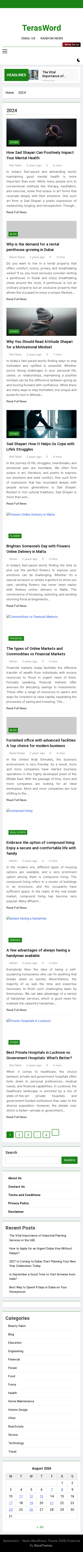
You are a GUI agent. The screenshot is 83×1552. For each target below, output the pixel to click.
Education (15, 1342)
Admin (13, 559)
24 (10, 1510)
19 (31, 1503)
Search (11, 1152)
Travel (12, 1451)
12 (31, 1496)
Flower (15, 536)
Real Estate (18, 832)
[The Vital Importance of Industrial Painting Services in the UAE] (33, 75)
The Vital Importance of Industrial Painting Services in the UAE (56, 74)
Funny (12, 1384)
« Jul (40, 1527)
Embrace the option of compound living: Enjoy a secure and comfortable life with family (41, 848)
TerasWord (41, 28)
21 (52, 1503)
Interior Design (18, 1410)
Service (15, 940)
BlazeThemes (43, 1545)
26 (31, 1510)
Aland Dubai (17, 257)
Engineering (15, 1351)
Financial (16, 638)
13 (41, 1496)
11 (21, 1496)
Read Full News (16, 212)
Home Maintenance (21, 1401)
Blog (13, 234)
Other (14, 142)
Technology (16, 1443)
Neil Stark (15, 165)
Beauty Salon (17, 1326)
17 (10, 1503)
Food (11, 1376)
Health (12, 1393)
